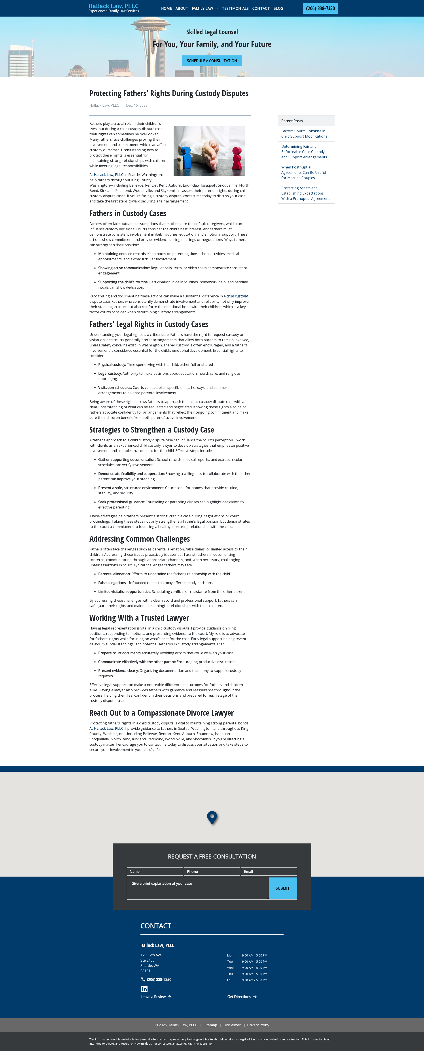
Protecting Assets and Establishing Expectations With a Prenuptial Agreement (305, 193)
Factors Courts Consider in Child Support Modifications (304, 134)
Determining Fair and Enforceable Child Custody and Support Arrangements (304, 151)
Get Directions (239, 996)
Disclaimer (232, 1025)
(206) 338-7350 (159, 979)
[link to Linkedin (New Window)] (144, 988)
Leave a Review (153, 996)
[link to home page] (113, 8)
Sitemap (210, 1025)
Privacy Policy (258, 1025)
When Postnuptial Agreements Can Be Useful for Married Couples (303, 172)
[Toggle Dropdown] (217, 8)
